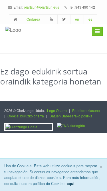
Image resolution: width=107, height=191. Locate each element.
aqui (70, 183)
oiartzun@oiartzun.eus (41, 7)
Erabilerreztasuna (86, 110)
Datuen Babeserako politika (70, 115)
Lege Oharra (57, 110)
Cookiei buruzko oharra (25, 115)
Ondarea (33, 19)
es (90, 19)
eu (77, 19)
